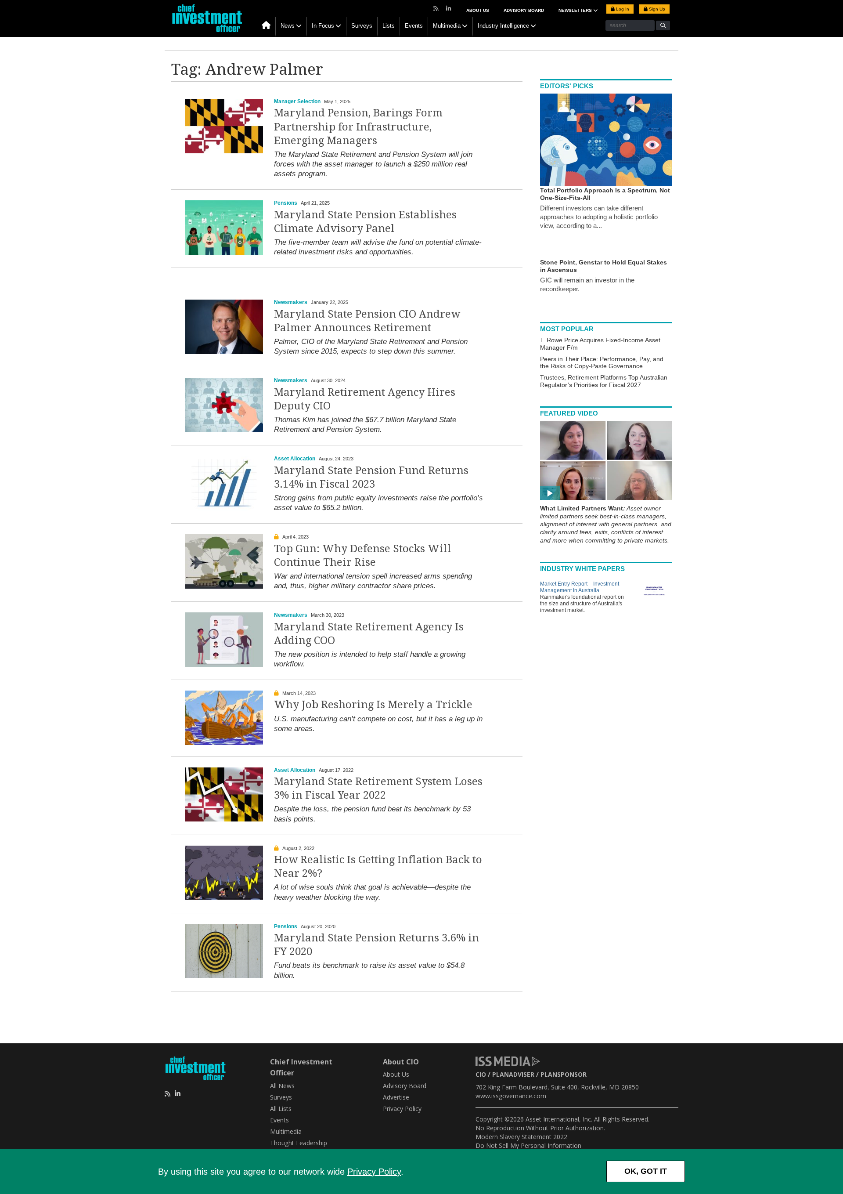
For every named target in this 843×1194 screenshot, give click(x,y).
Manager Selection (297, 101)
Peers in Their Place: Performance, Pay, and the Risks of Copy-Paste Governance (601, 362)
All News (282, 1086)
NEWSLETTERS (575, 10)
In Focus (323, 25)
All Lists (281, 1108)
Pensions (285, 203)
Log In (622, 9)
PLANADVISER (513, 1074)
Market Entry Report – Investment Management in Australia (579, 587)
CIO (481, 1074)
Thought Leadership (298, 1143)
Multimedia (447, 25)
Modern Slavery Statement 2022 (521, 1136)
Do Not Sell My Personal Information (528, 1145)
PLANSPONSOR (563, 1074)
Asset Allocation (294, 459)
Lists (388, 25)
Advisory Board (524, 10)
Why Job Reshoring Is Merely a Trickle (373, 704)
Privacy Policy (374, 1171)
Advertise (396, 1097)
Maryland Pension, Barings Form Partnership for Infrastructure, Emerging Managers (358, 126)
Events (414, 25)
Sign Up (656, 9)
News (288, 25)
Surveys (361, 25)
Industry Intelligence (503, 25)
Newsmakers (290, 302)
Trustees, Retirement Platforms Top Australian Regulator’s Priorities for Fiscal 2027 (603, 381)
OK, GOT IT (645, 1171)
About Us (477, 10)
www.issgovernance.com (511, 1096)
